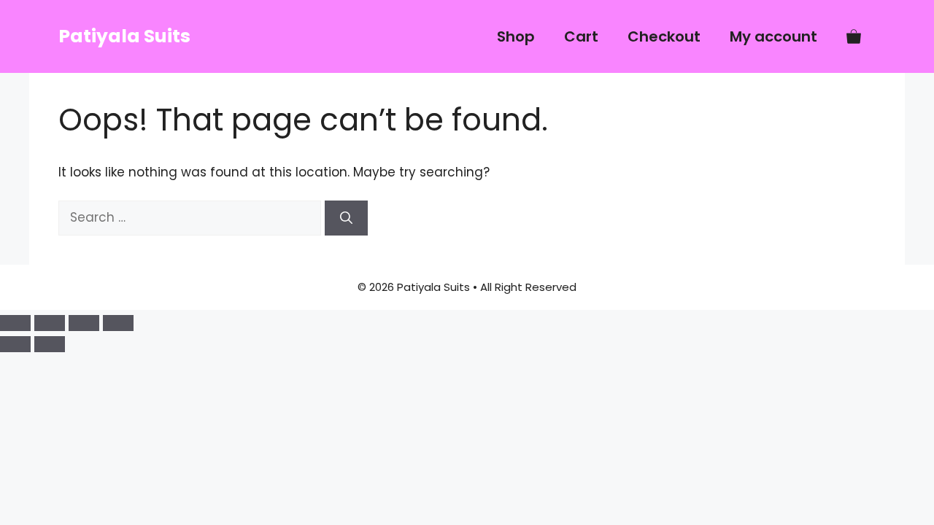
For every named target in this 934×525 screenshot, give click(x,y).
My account (773, 36)
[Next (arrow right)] (49, 344)
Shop (516, 36)
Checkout (664, 36)
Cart (581, 36)
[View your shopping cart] (854, 36)
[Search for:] (191, 217)
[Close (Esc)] (118, 323)
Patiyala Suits (124, 36)
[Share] (84, 323)
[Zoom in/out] (15, 323)
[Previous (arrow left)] (15, 344)
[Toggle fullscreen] (49, 323)
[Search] (346, 218)
